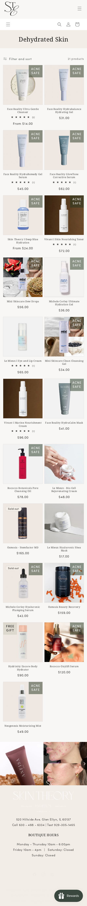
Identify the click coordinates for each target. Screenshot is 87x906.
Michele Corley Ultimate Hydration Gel (64, 303)
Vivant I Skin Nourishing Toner (64, 239)
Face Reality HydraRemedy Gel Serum (22, 176)
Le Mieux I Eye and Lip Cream (23, 361)
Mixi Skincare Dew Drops (23, 301)
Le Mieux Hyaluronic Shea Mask (64, 549)
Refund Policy (18, 901)
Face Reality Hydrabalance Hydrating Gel (64, 110)
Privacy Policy (40, 895)
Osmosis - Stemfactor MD (23, 547)
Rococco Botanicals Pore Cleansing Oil (22, 489)
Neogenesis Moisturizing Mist (22, 725)
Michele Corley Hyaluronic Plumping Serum (23, 608)
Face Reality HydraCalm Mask (64, 422)
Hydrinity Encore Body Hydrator (23, 668)
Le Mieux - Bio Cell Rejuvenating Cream (64, 489)
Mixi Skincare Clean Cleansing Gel (64, 362)
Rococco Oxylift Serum (64, 666)
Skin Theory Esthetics (29, 890)
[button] (79, 8)
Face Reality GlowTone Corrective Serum (64, 176)
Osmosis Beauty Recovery (64, 607)
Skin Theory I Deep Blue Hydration (23, 241)
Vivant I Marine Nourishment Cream (22, 424)
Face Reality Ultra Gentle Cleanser (23, 110)
